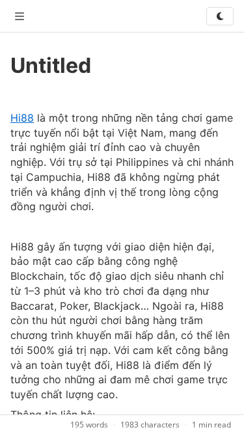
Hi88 (22, 117)
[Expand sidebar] (19, 16)
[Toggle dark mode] (220, 16)
